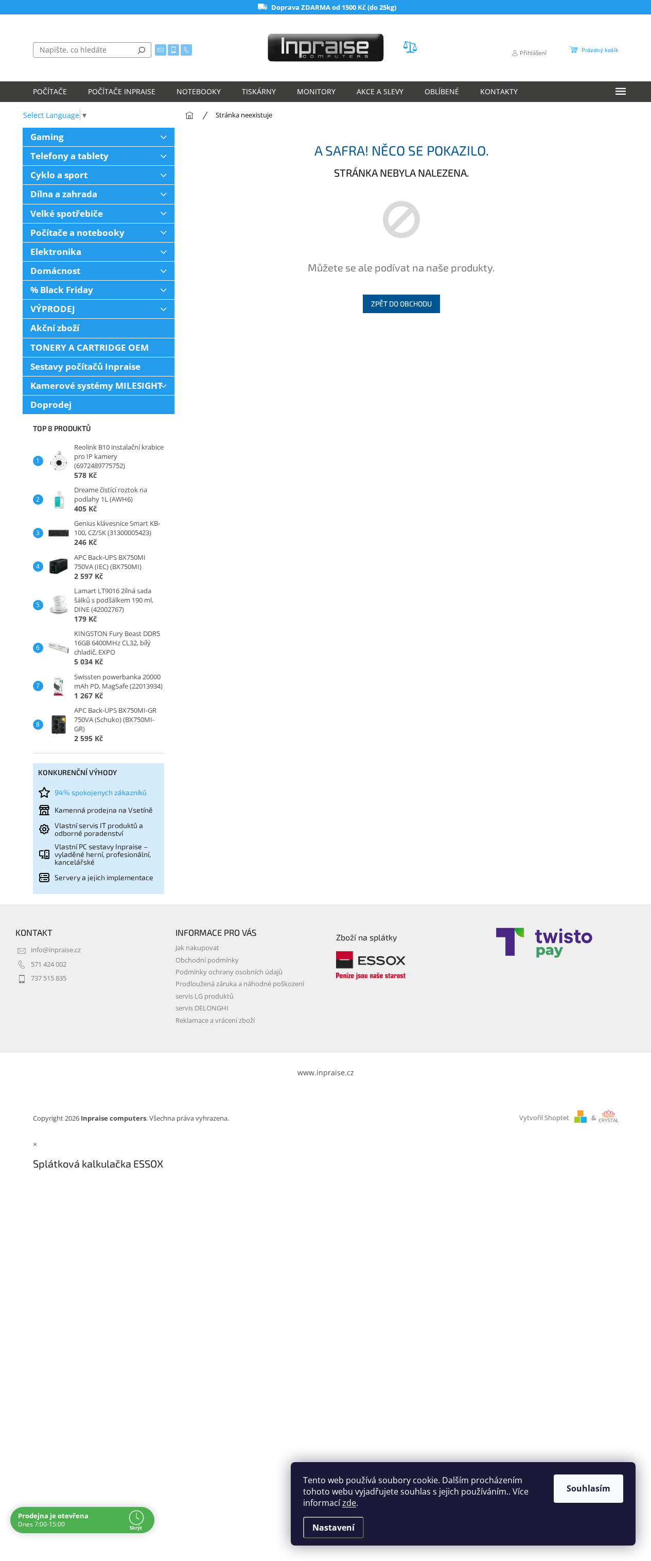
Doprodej (51, 404)
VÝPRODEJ (52, 309)
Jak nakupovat (197, 948)
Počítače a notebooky (77, 232)
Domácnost (55, 271)
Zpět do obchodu (401, 303)
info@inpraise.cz (56, 950)
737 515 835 (48, 978)
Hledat (141, 50)
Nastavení (333, 1527)
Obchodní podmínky (207, 960)
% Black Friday (61, 290)
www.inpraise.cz (325, 1072)
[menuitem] (50, 91)
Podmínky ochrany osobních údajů (229, 972)
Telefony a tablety (69, 156)
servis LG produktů (204, 996)
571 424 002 (48, 964)
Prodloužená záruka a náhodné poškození (239, 984)
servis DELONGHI (201, 1008)
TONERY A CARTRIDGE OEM (89, 347)
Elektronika (55, 252)
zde (349, 1502)
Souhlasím (588, 1488)
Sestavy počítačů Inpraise (85, 366)
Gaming (47, 137)
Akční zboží (54, 328)
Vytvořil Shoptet (544, 1117)
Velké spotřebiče (66, 213)
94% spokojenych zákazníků (101, 792)
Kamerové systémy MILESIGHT (96, 385)
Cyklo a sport (58, 175)
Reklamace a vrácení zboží (215, 1020)
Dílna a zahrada (63, 194)
